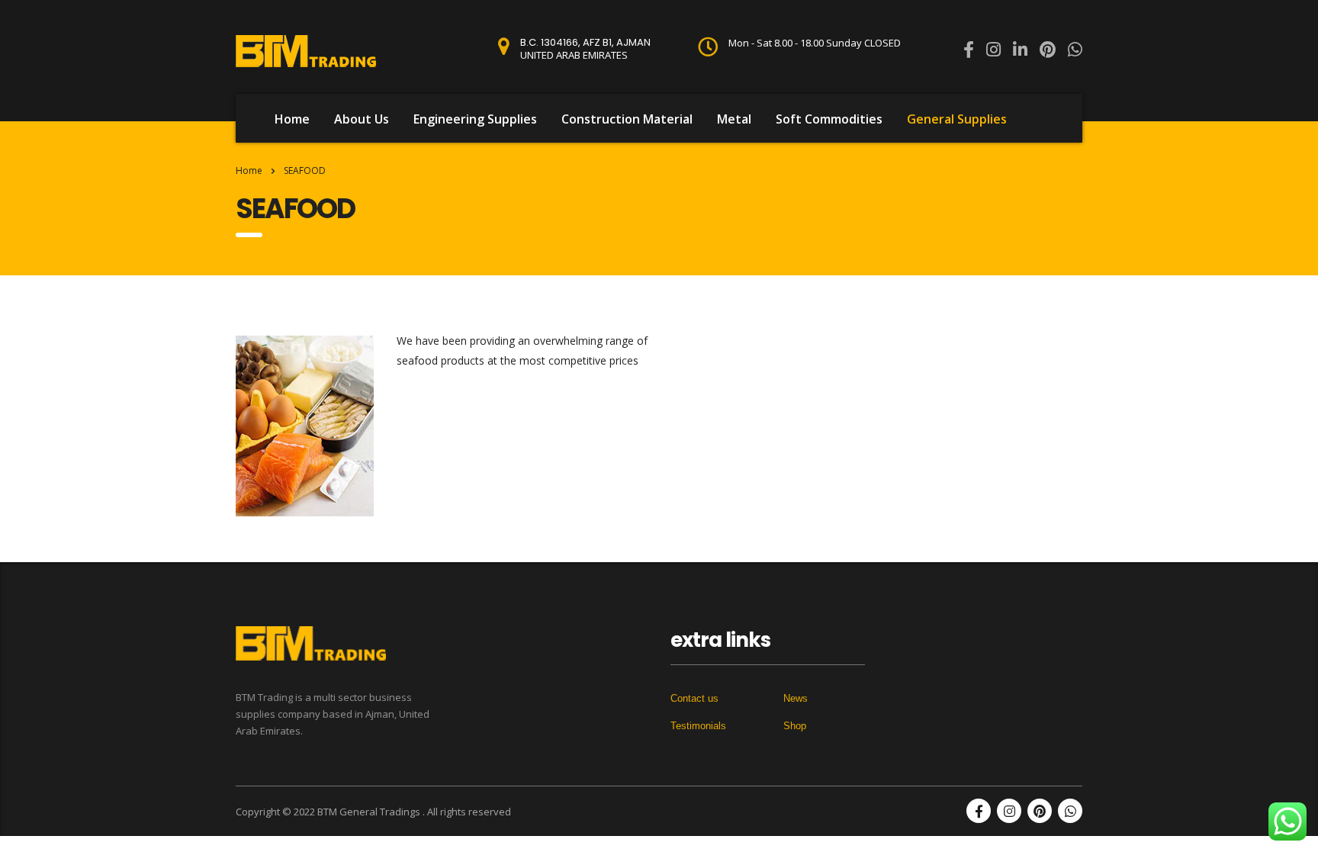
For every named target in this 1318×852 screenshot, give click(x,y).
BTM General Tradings (370, 811)
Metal (734, 119)
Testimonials (698, 725)
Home (292, 119)
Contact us (694, 698)
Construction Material (627, 119)
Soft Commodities (829, 119)
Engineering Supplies (475, 119)
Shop (794, 725)
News (795, 698)
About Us (361, 119)
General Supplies (957, 119)
